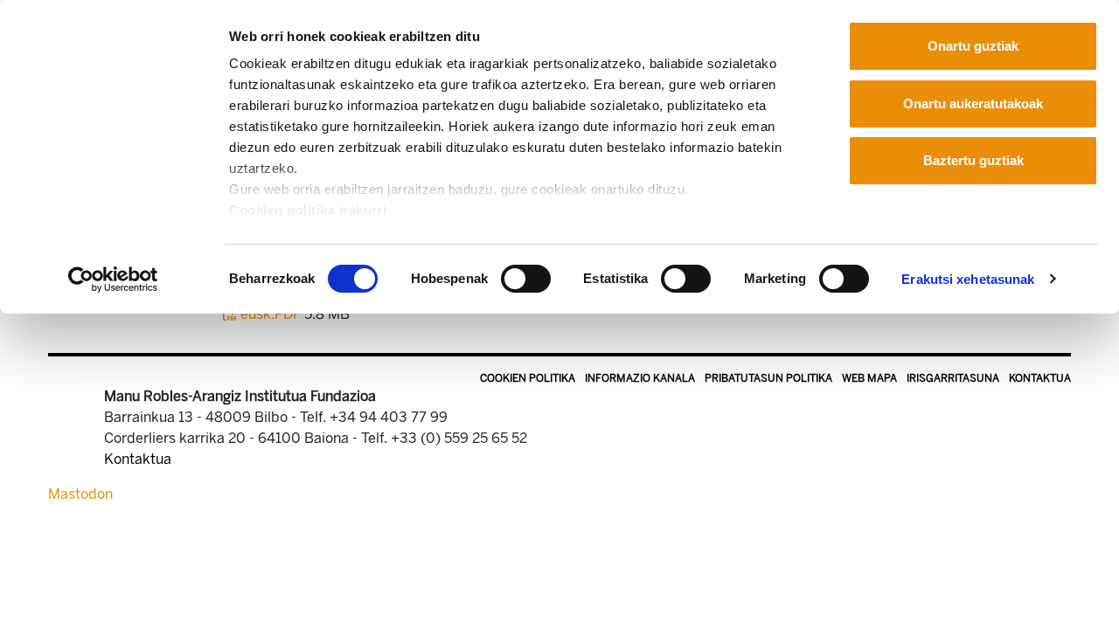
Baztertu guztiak (973, 160)
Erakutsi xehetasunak (967, 279)
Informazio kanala (640, 378)
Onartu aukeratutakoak (973, 103)
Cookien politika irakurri (308, 210)
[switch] (526, 279)
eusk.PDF (270, 314)
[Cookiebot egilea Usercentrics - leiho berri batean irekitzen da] (113, 279)
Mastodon (80, 494)
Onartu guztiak (973, 45)
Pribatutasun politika (768, 378)
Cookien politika (527, 378)
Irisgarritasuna (953, 378)
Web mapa (869, 378)
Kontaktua (1040, 378)
